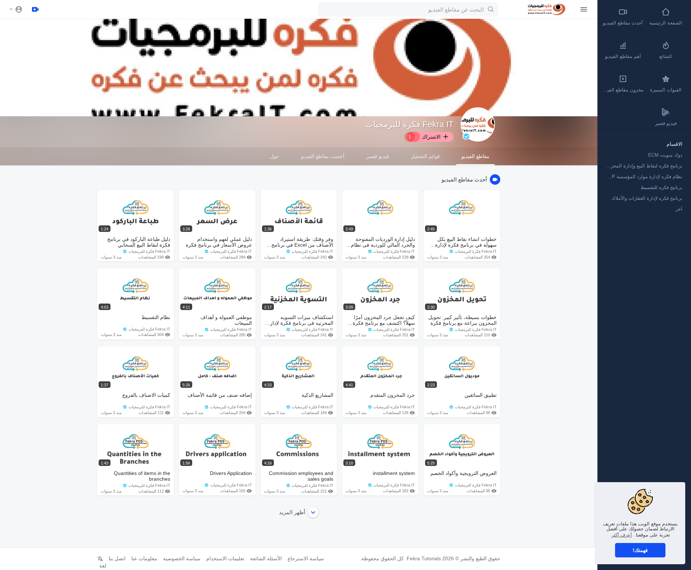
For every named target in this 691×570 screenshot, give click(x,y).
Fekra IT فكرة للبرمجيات (409, 124)
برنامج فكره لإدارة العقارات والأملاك (646, 198)
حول (274, 156)
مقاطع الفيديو (475, 156)
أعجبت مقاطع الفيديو (322, 156)
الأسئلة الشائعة (266, 558)
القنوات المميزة (666, 90)
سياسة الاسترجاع (306, 558)
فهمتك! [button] (640, 550)
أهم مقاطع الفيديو (623, 56)
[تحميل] (35, 9)
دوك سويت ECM (665, 155)
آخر (679, 209)
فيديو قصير (377, 156)
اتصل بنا (117, 558)
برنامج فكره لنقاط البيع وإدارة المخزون (643, 166)
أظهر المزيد (292, 512)
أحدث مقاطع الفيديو (623, 23)
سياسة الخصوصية (181, 558)
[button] (16, 9)
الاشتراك (424, 137)
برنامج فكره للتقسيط (661, 187)
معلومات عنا (144, 558)
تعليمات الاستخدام (225, 558)
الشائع (665, 56)
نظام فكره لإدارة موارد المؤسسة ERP (643, 176)
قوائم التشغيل (425, 156)
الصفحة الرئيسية (665, 23)
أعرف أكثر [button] (621, 535)
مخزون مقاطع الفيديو (622, 90)
